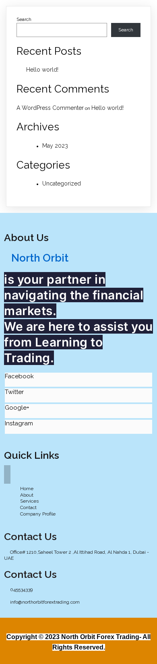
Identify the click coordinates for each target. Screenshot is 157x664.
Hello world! (42, 69)
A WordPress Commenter (50, 108)
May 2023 (55, 145)
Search (24, 19)
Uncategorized (61, 183)
